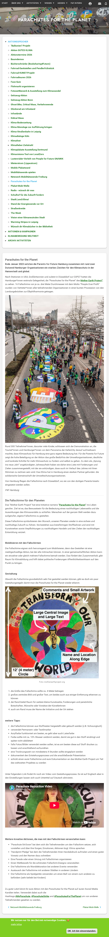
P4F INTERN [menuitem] (76, 3)
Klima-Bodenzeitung (21, 122)
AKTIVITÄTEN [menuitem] (32, 3)
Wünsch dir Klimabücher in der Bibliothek (32, 226)
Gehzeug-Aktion (19, 95)
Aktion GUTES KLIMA (22, 50)
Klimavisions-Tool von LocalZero (27, 154)
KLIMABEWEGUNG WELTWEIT (23, 236)
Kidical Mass (17, 118)
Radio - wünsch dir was (22, 190)
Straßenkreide (18, 208)
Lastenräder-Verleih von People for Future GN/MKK (37, 158)
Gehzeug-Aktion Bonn (22, 100)
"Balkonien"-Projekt (20, 45)
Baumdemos (17, 59)
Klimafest (16, 140)
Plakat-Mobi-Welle (20, 185)
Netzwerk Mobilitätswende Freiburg (29, 176)
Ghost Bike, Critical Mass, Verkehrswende (32, 104)
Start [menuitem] (5, 3)
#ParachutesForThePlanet (67, 896)
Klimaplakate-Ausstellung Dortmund (29, 149)
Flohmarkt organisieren (23, 86)
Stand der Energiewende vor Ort (27, 204)
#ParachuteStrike (40, 896)
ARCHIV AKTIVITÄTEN (19, 240)
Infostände (16, 113)
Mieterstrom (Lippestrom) (24, 163)
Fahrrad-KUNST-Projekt (22, 72)
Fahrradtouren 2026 (21, 77)
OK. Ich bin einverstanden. (82, 931)
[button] (90, 3)
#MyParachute (22, 896)
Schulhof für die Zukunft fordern (27, 195)
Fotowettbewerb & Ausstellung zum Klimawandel (36, 91)
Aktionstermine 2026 (21, 54)
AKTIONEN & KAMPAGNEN (21, 231)
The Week (16, 213)
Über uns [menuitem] (15, 3)
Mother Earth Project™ (91, 280)
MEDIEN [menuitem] (60, 3)
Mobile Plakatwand (20, 167)
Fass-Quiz (16, 82)
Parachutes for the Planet (24, 181)
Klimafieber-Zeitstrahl (22, 145)
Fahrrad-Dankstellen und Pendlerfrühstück (32, 68)
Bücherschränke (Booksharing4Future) (30, 63)
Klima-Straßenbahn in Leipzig (26, 131)
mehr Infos (16, 924)
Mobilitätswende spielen (23, 172)
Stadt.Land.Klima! (20, 199)
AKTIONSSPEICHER (18, 41)
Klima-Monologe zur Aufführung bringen (31, 127)
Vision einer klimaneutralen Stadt (28, 217)
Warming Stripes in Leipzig (24, 222)
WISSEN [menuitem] (47, 3)
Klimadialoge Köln (20, 136)
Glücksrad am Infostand (23, 109)
